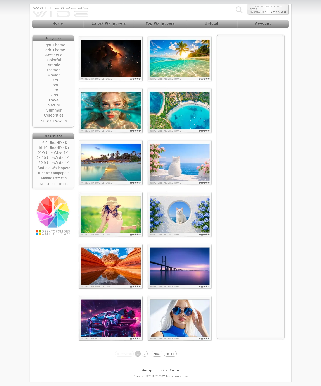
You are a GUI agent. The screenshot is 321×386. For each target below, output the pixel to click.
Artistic (54, 65)
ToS (161, 370)
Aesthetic (53, 55)
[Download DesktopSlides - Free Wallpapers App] (53, 215)
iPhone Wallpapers (54, 173)
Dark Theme (54, 50)
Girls (54, 95)
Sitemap (146, 370)
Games (53, 70)
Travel (54, 100)
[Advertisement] (250, 103)
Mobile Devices (54, 178)
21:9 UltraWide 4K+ (54, 153)
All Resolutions (54, 184)
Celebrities (54, 115)
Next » (170, 353)
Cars (54, 80)
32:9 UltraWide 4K (54, 163)
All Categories (54, 121)
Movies (53, 75)
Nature (54, 105)
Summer (54, 110)
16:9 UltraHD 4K (53, 143)
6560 (157, 353)
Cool (54, 85)
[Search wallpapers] (239, 13)
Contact (175, 370)
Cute (54, 90)
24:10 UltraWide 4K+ (54, 158)
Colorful (54, 60)
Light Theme (54, 45)
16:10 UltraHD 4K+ (54, 148)
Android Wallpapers (54, 168)
